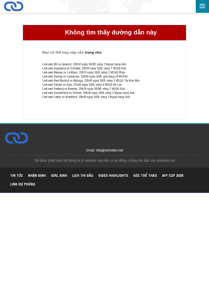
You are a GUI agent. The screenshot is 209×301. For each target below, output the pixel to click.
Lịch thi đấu (82, 175)
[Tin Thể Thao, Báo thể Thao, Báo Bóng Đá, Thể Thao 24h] (23, 6)
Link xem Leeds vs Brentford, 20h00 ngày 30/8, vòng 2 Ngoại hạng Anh (86, 97)
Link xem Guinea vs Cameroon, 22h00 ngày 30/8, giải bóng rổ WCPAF (85, 76)
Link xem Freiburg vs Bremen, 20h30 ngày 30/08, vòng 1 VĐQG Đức (83, 88)
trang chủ (93, 52)
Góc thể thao (145, 175)
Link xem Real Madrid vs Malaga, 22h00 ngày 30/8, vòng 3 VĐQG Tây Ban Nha (91, 80)
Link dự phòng (22, 183)
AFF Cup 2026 (172, 175)
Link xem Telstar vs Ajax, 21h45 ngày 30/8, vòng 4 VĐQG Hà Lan (82, 84)
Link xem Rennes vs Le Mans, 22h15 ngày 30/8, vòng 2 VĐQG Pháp (83, 72)
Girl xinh (59, 175)
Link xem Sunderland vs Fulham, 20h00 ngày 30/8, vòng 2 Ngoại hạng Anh (88, 93)
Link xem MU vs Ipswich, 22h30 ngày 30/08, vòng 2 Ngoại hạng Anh (84, 64)
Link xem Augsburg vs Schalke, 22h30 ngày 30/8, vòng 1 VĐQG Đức (84, 68)
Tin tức (16, 175)
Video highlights (113, 175)
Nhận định (37, 175)
